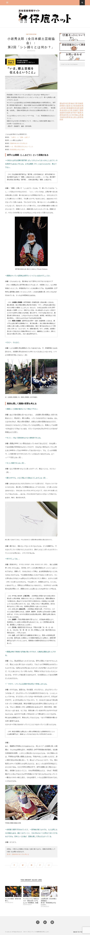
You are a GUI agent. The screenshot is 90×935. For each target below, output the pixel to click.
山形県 (78, 117)
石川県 (73, 106)
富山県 (73, 117)
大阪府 (67, 106)
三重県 (80, 110)
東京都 (66, 108)
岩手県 (73, 113)
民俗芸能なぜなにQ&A (17, 149)
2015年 (71, 115)
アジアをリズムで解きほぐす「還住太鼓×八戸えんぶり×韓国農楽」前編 (31, 901)
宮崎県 (80, 103)
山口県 (69, 110)
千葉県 (78, 113)
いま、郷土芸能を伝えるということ (21, 146)
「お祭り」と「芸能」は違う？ (20, 137)
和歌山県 (77, 115)
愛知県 (62, 103)
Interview (31, 34)
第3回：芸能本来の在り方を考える (18, 854)
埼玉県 (67, 103)
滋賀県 (62, 113)
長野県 (67, 117)
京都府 (75, 110)
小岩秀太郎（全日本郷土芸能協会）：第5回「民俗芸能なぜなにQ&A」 (49, 902)
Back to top (78, 932)
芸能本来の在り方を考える (18, 143)
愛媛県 (71, 108)
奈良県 (64, 110)
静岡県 (62, 106)
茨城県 (67, 113)
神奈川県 (74, 103)
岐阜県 (66, 115)
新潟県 (77, 108)
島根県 (78, 106)
